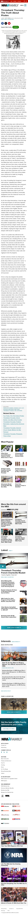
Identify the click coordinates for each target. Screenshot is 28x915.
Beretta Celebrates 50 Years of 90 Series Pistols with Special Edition (9, 591)
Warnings (3, 910)
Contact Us (3, 745)
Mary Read (17, 409)
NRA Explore (4, 780)
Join (11, 1)
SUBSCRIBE (9, 729)
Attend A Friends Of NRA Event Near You (13, 903)
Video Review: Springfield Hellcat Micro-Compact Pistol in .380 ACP (9, 608)
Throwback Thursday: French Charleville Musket (13, 571)
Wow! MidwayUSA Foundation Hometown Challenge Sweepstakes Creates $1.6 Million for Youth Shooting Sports (8, 583)
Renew (15, 1)
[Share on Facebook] (2, 23)
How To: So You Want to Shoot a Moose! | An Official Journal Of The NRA (14, 664)
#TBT (15, 410)
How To (9, 668)
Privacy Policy (4, 908)
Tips (13, 668)
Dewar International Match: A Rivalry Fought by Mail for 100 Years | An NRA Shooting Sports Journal (6, 523)
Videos (2, 773)
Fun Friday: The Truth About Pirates (13, 416)
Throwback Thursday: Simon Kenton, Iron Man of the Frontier (12, 419)
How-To (3, 763)
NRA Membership (5, 786)
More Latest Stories (17, 627)
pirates (5, 408)
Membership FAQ (5, 790)
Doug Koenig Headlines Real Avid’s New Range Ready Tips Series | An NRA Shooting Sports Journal (13, 678)
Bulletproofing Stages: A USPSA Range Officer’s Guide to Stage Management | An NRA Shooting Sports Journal (13, 685)
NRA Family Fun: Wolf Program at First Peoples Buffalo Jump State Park (8, 600)
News (2, 19)
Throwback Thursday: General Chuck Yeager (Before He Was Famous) (12, 430)
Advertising (3, 747)
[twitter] (5, 23)
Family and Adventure (6, 761)
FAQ (8, 910)
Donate (19, 1)
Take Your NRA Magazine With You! (12, 846)
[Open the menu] (25, 5)
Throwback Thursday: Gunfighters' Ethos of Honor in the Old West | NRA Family (6, 539)
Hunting (3, 765)
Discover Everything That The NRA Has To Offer (14, 884)
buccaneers (10, 408)
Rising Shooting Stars (6, 771)
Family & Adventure (9, 19)
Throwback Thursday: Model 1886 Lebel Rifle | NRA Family (20, 539)
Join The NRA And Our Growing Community (10, 864)
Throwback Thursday (8, 410)
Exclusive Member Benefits (7, 788)
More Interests (15, 641)
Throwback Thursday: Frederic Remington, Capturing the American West (13, 424)
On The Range (4, 769)
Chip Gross (19, 410)
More (10, 550)
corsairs (16, 408)
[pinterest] (9, 23)
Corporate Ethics (19, 908)
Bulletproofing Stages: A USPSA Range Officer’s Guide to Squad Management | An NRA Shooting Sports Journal (13, 672)
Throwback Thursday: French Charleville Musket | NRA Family (20, 522)
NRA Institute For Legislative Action (9, 778)
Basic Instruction (7, 645)
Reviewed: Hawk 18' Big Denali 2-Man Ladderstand (8, 616)
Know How (4, 668)
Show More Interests (17, 712)
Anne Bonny (11, 409)
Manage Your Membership (7, 792)
